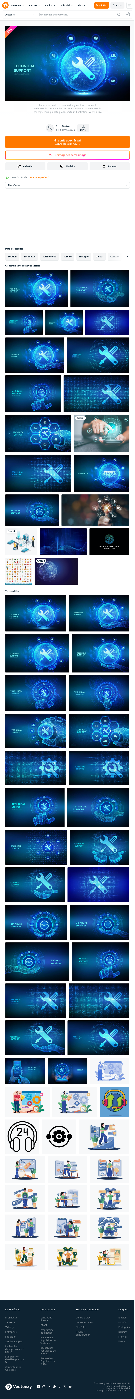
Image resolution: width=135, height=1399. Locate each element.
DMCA (43, 1323)
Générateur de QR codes (13, 1367)
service (68, 255)
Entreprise (11, 1330)
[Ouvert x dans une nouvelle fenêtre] (65, 1385)
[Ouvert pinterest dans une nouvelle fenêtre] (54, 1385)
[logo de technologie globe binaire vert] (109, 540)
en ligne (84, 255)
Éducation (10, 1335)
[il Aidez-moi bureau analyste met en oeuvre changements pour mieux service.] (67, 1197)
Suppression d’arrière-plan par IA (12, 1358)
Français (120, 1335)
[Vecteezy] (5, 5)
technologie (49, 255)
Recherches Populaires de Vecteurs (47, 1338)
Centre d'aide (81, 1316)
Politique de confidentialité (114, 1386)
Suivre (83, 129)
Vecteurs (16, 5)
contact (114, 255)
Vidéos (49, 5)
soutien (12, 255)
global (99, 255)
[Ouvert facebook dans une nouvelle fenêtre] (38, 1385)
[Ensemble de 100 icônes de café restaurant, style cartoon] (18, 569)
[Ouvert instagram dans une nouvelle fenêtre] (43, 1385)
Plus (80, 5)
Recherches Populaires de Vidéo (47, 1359)
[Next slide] (122, 255)
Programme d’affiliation (46, 1330)
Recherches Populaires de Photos (47, 1349)
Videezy (9, 1325)
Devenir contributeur (81, 1332)
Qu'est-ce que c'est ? (39, 177)
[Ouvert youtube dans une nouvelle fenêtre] (70, 1385)
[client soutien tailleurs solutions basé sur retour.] (109, 1168)
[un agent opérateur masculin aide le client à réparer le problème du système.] (109, 1069)
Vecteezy (10, 1320)
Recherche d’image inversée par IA (13, 1347)
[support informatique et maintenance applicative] (21, 540)
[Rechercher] (119, 14)
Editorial (65, 5)
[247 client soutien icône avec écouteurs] (22, 1135)
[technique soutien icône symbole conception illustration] (59, 1135)
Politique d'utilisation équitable (109, 1388)
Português (121, 1325)
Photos (33, 5)
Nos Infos (79, 1325)
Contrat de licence (45, 1317)
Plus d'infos (14, 183)
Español (120, 1320)
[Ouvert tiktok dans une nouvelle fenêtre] (59, 1385)
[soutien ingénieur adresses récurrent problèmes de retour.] (104, 1135)
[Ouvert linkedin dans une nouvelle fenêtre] (49, 1385)
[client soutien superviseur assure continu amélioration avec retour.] (25, 1197)
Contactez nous (82, 1320)
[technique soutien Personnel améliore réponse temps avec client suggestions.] (109, 1226)
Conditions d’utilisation (116, 1384)
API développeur (14, 1340)
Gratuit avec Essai (67, 141)
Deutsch (120, 1330)
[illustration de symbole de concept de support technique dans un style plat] (114, 1100)
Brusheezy (11, 1316)
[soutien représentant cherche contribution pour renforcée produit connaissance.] (25, 1168)
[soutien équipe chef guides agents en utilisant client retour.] (25, 1226)
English (120, 1316)
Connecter (117, 5)
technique (29, 255)
